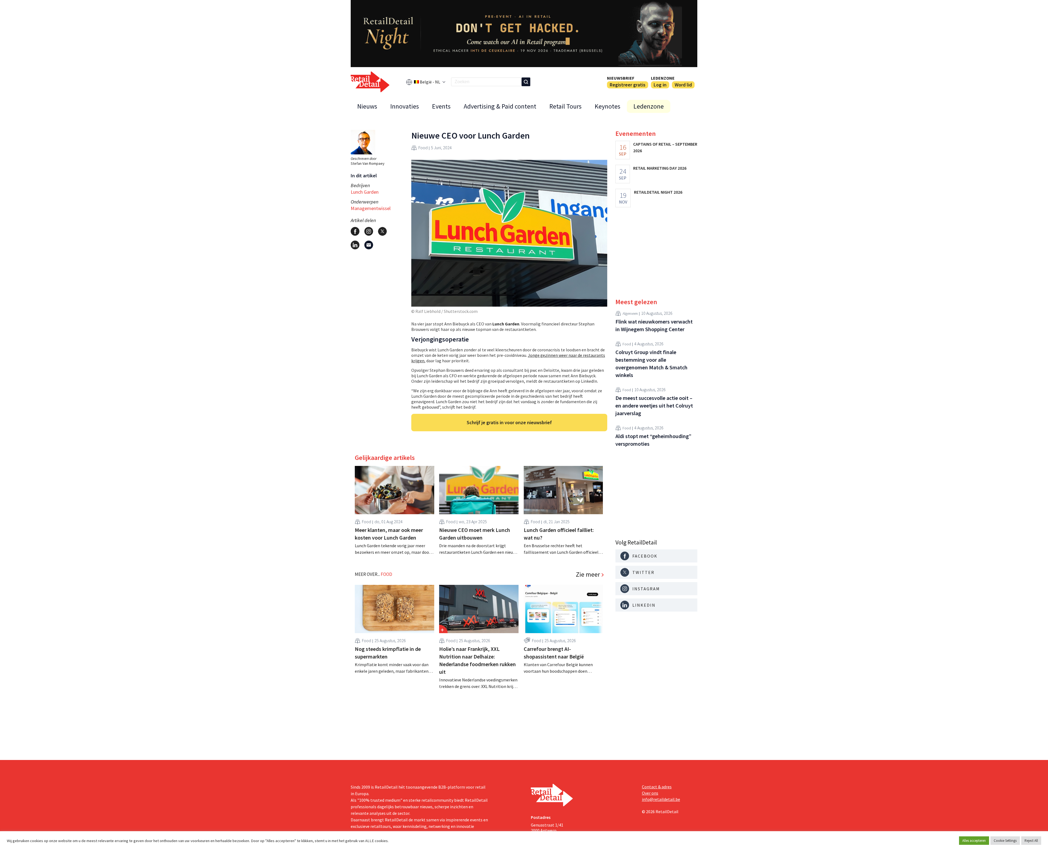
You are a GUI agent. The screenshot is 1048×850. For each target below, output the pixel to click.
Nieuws (367, 106)
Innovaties (404, 106)
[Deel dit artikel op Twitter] (382, 231)
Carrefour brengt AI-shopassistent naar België (554, 652)
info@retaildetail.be (661, 799)
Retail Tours (565, 106)
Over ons (650, 793)
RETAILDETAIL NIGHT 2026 (658, 192)
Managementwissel (371, 208)
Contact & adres (657, 786)
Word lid (683, 85)
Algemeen (630, 313)
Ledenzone (663, 78)
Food (423, 147)
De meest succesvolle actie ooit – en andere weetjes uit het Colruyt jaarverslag (654, 405)
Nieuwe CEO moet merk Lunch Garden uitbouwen (474, 533)
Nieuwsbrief (620, 78)
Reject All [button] (1031, 840)
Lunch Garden (365, 192)
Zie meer (588, 574)
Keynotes (607, 106)
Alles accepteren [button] (974, 840)
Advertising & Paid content (500, 106)
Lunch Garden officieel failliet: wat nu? (559, 533)
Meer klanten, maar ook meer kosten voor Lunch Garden (389, 533)
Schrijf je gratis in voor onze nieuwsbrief (509, 422)
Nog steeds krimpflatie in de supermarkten (388, 652)
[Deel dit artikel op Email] (368, 245)
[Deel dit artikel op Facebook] (355, 231)
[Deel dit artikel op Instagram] (368, 231)
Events (441, 106)
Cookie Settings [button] (1005, 840)
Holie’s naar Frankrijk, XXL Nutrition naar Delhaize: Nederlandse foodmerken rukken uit (477, 660)
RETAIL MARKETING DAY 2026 (659, 168)
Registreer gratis (627, 85)
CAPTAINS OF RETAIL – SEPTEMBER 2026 (665, 147)
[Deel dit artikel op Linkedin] (355, 245)
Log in (660, 85)
